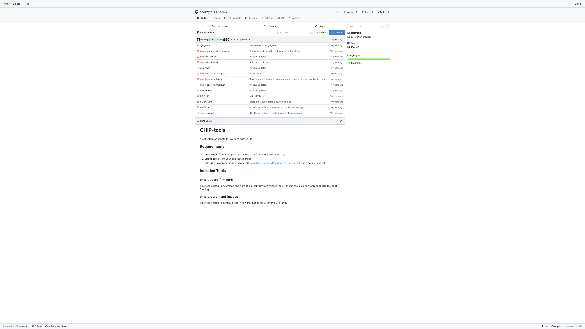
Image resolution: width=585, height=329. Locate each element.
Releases (269, 18)
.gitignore (205, 45)
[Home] (6, 4)
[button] (348, 12)
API (580, 326)
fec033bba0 (216, 39)
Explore (16, 3)
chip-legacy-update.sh (211, 79)
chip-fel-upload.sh (209, 62)
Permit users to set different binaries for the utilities (275, 51)
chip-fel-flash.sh (208, 56)
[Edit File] (340, 121)
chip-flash (205, 68)
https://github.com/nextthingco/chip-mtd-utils (272, 162)
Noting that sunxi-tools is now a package (270, 101)
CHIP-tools (220, 12)
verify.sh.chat (207, 113)
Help (27, 3)
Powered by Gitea (12, 326)
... (249, 39)
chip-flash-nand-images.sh (213, 73)
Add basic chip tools (260, 62)
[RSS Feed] (337, 12)
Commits (221, 26)
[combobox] (295, 32)
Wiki (283, 18)
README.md (206, 101)
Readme (355, 43)
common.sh (206, 90)
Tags (321, 26)
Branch (271, 26)
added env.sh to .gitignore (263, 45)
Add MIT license (258, 96)
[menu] (545, 326)
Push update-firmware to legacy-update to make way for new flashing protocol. (290, 79)
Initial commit (256, 73)
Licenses (570, 326)
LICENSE (204, 96)
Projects (253, 18)
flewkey (205, 12)
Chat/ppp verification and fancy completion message (276, 107)
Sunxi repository (275, 154)
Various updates (239, 39)
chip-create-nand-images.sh (214, 51)
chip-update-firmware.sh (212, 84)
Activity (296, 18)
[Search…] (387, 26)
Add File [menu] (320, 32)
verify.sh (204, 107)
